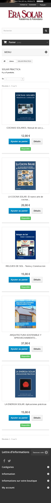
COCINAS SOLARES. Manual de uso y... (25, 128)
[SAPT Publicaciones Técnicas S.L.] (25, 15)
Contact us (23, 4)
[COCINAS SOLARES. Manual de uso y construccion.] (25, 107)
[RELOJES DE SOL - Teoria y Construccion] (25, 245)
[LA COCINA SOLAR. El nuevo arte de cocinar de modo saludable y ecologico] (25, 175)
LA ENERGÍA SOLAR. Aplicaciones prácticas (25, 404)
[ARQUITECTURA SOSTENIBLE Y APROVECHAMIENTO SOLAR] (25, 314)
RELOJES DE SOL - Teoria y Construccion (25, 266)
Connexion (32, 4)
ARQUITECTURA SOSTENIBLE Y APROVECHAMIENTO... (25, 336)
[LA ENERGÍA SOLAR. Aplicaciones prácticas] (25, 383)
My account (8, 487)
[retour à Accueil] (4, 61)
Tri (3, 79)
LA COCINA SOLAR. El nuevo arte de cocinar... (25, 198)
